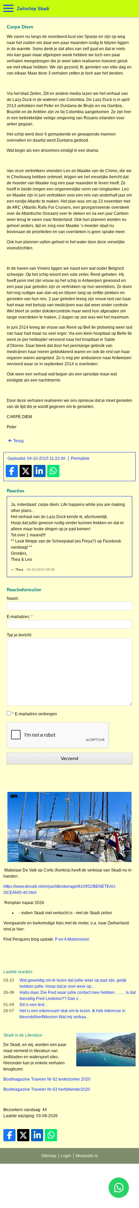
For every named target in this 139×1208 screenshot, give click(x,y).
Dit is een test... (33, 1004)
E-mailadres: (20, 616)
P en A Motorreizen (72, 939)
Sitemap (48, 1155)
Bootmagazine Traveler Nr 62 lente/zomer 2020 (46, 1079)
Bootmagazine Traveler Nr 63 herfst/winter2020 (46, 1089)
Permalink (80, 458)
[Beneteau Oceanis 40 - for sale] (69, 860)
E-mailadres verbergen (34, 714)
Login (66, 1155)
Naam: (13, 598)
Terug (18, 440)
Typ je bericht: (19, 635)
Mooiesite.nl (87, 1155)
